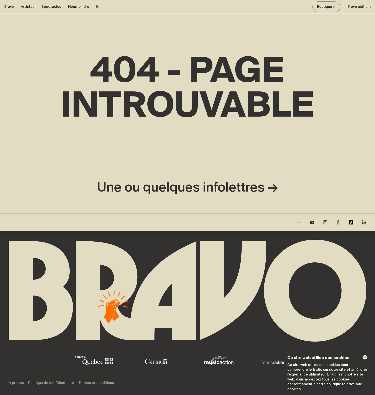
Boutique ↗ (326, 6)
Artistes (28, 6)
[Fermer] (365, 357)
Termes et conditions (96, 382)
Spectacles (51, 6)
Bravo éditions (359, 6)
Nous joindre (78, 6)
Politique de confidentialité (51, 382)
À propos (16, 382)
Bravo (9, 6)
